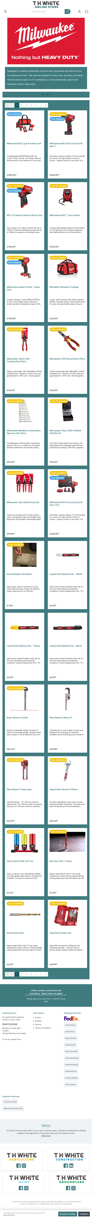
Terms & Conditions (43, 1028)
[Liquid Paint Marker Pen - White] (67, 555)
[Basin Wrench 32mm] (24, 698)
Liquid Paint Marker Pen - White (66, 574)
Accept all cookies (68, 1214)
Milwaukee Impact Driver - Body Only (23, 288)
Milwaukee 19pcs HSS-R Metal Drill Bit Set (65, 431)
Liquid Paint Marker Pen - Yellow (23, 646)
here (46, 1001)
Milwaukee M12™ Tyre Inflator (65, 215)
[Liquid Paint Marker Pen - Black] (67, 627)
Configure (84, 1214)
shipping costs (35, 1201)
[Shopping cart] (87, 11)
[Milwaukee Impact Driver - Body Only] (24, 268)
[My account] (79, 11)
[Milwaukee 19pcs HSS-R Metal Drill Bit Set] (67, 411)
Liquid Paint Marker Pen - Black (66, 646)
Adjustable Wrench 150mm (64, 789)
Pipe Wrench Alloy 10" (61, 717)
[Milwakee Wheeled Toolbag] (67, 268)
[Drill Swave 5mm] (24, 914)
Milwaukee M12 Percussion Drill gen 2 (66, 144)
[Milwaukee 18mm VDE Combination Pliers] (24, 339)
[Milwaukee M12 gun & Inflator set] (24, 124)
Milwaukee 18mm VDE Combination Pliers (18, 360)
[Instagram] (24, 1165)
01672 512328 (9, 1024)
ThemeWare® (67, 1204)
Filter (47, 95)
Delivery (38, 1021)
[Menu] (5, 11)
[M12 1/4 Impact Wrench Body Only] (24, 196)
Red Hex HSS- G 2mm (61, 861)
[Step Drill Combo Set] (67, 914)
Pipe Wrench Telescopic (19, 789)
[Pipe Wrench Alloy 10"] (67, 698)
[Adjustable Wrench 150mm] (67, 770)
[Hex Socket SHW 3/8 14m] (24, 842)
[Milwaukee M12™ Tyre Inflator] (67, 196)
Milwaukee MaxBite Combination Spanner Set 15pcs (24, 431)
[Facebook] (18, 1165)
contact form (16, 1039)
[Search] (67, 11)
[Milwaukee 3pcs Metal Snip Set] (24, 483)
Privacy (38, 1017)
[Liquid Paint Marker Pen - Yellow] (24, 627)
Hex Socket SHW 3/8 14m (20, 861)
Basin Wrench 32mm (17, 717)
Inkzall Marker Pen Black (19, 574)
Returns (38, 1024)
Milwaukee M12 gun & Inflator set (24, 143)
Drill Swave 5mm (15, 933)
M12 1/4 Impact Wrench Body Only (24, 215)
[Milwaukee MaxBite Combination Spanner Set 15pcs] (24, 411)
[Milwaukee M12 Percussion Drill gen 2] (67, 124)
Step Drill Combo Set (60, 933)
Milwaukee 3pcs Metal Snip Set (23, 502)
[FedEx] (72, 1018)
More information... (9, 1215)
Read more (46, 1136)
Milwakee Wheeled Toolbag (64, 287)
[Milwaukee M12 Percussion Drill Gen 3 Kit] (67, 483)
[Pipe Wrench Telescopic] (24, 770)
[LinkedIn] (71, 1165)
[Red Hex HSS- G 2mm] (67, 842)
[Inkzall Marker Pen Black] (24, 555)
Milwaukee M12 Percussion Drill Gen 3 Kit (66, 503)
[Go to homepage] (46, 4)
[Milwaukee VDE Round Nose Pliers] (67, 339)
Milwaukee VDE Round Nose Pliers (67, 359)
